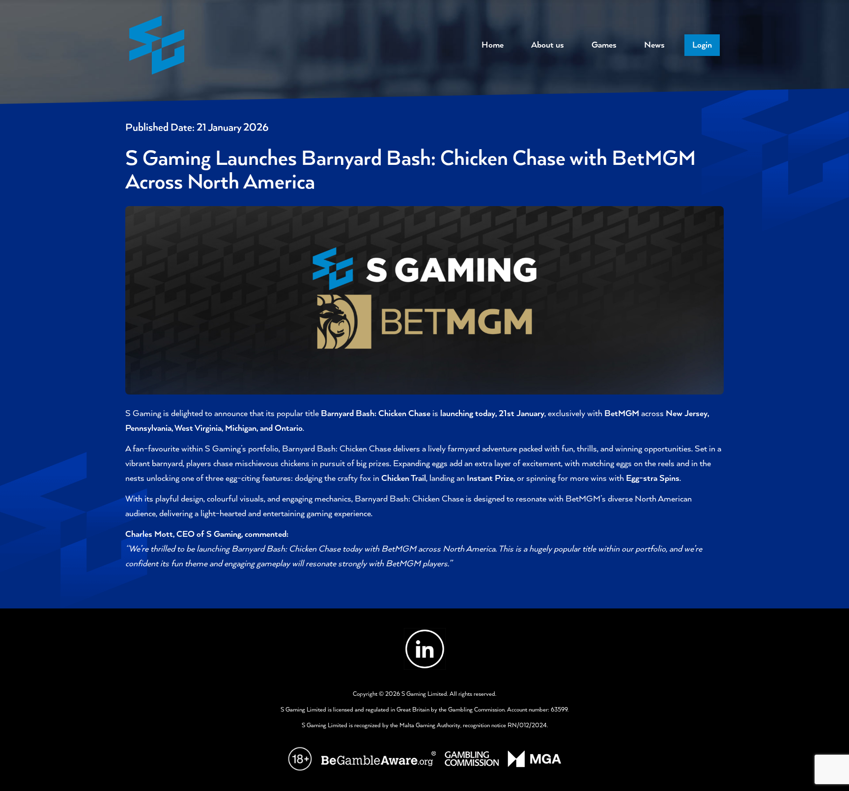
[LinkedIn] (425, 649)
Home (492, 45)
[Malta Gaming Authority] (535, 758)
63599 (559, 709)
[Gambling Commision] (472, 758)
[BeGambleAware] (378, 758)
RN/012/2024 (527, 725)
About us (547, 45)
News (654, 45)
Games (604, 45)
